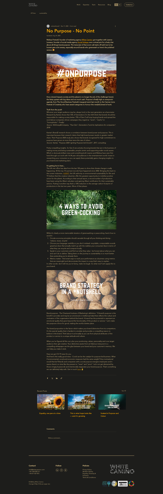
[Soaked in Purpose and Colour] (112, 402)
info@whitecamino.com (37, 469)
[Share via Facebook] (47, 378)
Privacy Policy (87, 469)
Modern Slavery (88, 471)
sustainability (43, 13)
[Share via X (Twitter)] (52, 378)
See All (124, 391)
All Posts (33, 13)
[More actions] (115, 26)
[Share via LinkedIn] (57, 378)
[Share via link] (61, 378)
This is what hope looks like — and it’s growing (81, 414)
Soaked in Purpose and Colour (110, 414)
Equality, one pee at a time (49, 413)
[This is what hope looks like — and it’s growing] (81, 402)
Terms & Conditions (89, 477)
